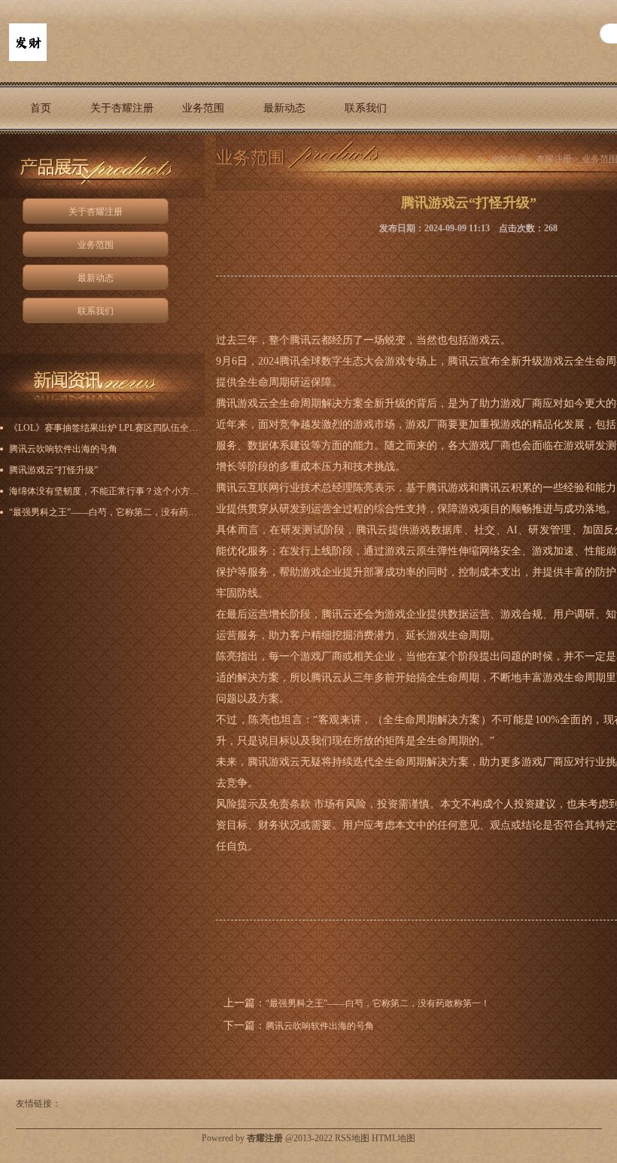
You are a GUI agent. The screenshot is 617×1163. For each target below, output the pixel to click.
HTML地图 (393, 1138)
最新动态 (284, 108)
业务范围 (203, 108)
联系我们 (366, 108)
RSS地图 (352, 1138)
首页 (40, 108)
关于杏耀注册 (121, 108)
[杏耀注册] (28, 58)
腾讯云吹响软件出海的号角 (320, 1026)
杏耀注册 (554, 159)
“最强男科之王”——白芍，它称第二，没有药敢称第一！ (378, 1003)
